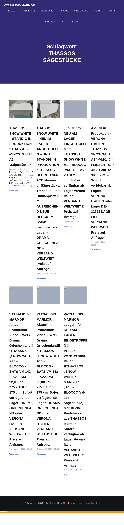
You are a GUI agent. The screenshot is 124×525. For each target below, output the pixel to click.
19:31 (53, 273)
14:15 (29, 449)
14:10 (25, 169)
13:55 (56, 449)
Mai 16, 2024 (15, 169)
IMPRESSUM (50, 22)
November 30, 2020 (100, 242)
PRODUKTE (63, 11)
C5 (63, 22)
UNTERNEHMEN (28, 11)
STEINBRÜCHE (47, 11)
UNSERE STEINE (81, 11)
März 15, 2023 (43, 273)
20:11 (84, 221)
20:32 (93, 245)
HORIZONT (74, 22)
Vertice (91, 503)
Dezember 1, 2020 (72, 221)
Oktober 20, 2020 (17, 449)
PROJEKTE (98, 11)
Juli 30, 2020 (70, 470)
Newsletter (12, 11)
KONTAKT (112, 11)
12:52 (79, 470)
